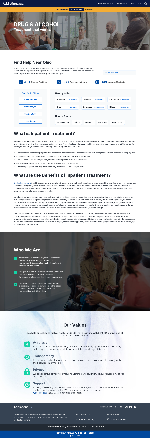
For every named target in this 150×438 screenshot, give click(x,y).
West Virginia (117, 122)
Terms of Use (84, 426)
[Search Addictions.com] (145, 3)
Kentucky (89, 122)
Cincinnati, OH (30, 114)
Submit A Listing (86, 419)
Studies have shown (22, 183)
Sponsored (90, 9)
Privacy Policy (98, 426)
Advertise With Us (118, 419)
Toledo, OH (30, 121)
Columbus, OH (30, 99)
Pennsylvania (63, 122)
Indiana (77, 122)
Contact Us (84, 414)
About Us (114, 414)
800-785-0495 (76, 9)
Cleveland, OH (30, 106)
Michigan (102, 122)
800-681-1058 (41, 393)
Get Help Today (75, 432)
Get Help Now (62, 9)
